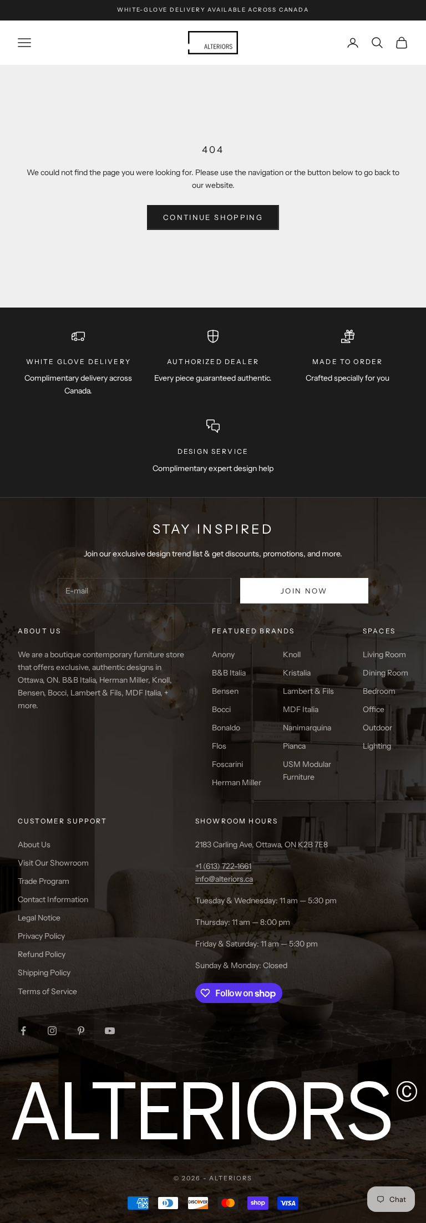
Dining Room (385, 673)
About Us (34, 845)
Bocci (221, 709)
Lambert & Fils (308, 691)
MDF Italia (300, 709)
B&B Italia (229, 673)
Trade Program (43, 881)
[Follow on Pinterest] (81, 1030)
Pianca (294, 746)
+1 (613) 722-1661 (223, 866)
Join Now (304, 590)
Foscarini (227, 764)
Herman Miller (236, 782)
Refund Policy (41, 954)
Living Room (384, 654)
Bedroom (379, 691)
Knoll (292, 654)
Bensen (225, 691)
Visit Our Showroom (53, 863)
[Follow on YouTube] (109, 1030)
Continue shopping (213, 217)
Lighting (377, 746)
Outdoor (377, 728)
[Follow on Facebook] (23, 1030)
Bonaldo (226, 728)
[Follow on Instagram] (52, 1030)
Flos (219, 746)
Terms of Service (47, 991)
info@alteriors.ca (224, 879)
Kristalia (297, 673)
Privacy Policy (41, 936)
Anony (223, 654)
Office (373, 709)
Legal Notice (39, 918)
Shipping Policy (44, 973)
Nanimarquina (307, 728)
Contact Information (53, 899)
